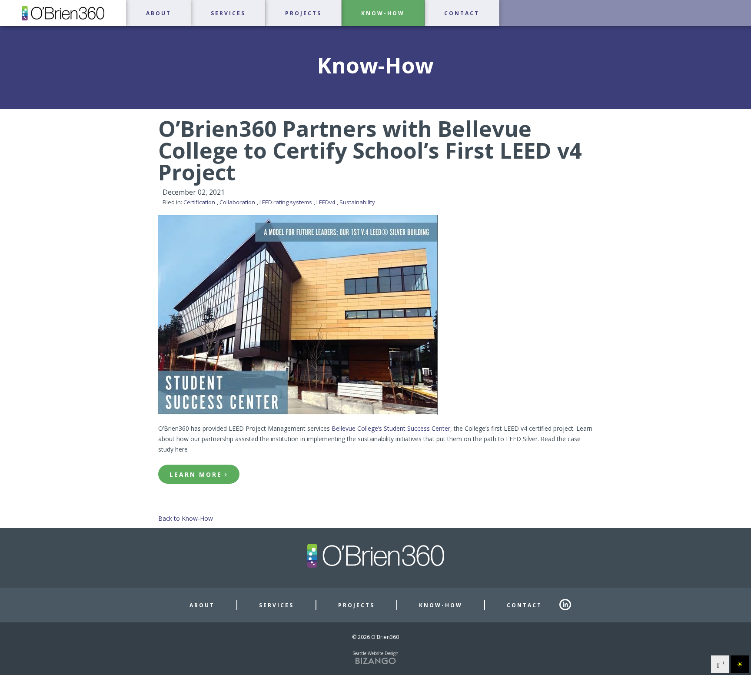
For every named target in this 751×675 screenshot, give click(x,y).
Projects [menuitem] (303, 13)
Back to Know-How (185, 518)
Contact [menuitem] (461, 13)
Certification (199, 202)
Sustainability (357, 202)
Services (276, 605)
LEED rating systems (285, 202)
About (202, 605)
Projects (356, 605)
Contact (524, 605)
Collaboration (237, 202)
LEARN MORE (195, 474)
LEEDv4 (325, 202)
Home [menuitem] (63, 13)
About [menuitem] (158, 13)
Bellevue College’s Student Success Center (391, 428)
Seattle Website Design (375, 653)
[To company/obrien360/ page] (569, 605)
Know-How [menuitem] (383, 13)
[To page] (1, 31)
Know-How (440, 605)
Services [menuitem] (228, 13)
